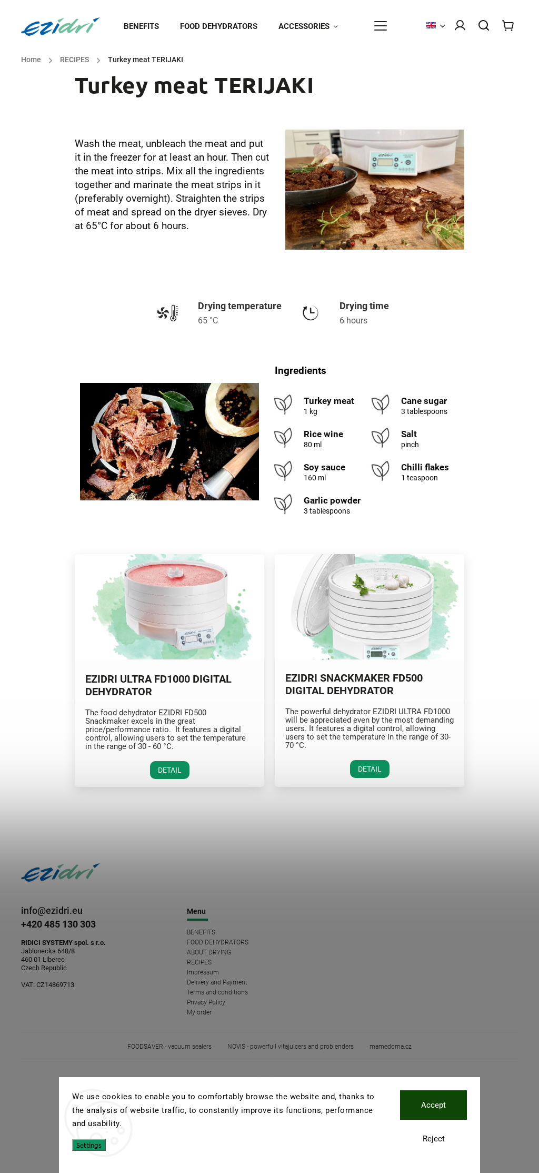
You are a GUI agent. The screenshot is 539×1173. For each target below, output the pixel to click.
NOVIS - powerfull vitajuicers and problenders (290, 1046)
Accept (433, 1105)
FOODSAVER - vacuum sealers (169, 1046)
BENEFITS (201, 932)
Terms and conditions (217, 992)
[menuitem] (146, 26)
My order (199, 1012)
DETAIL (170, 770)
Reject (434, 1139)
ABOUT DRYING (209, 952)
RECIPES (199, 962)
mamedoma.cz (391, 1046)
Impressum (203, 972)
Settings (89, 1144)
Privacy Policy (206, 1002)
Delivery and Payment (217, 982)
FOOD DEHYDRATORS (217, 942)
